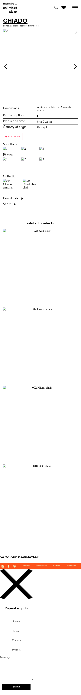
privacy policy (41, 566)
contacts (26, 566)
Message (5, 657)
